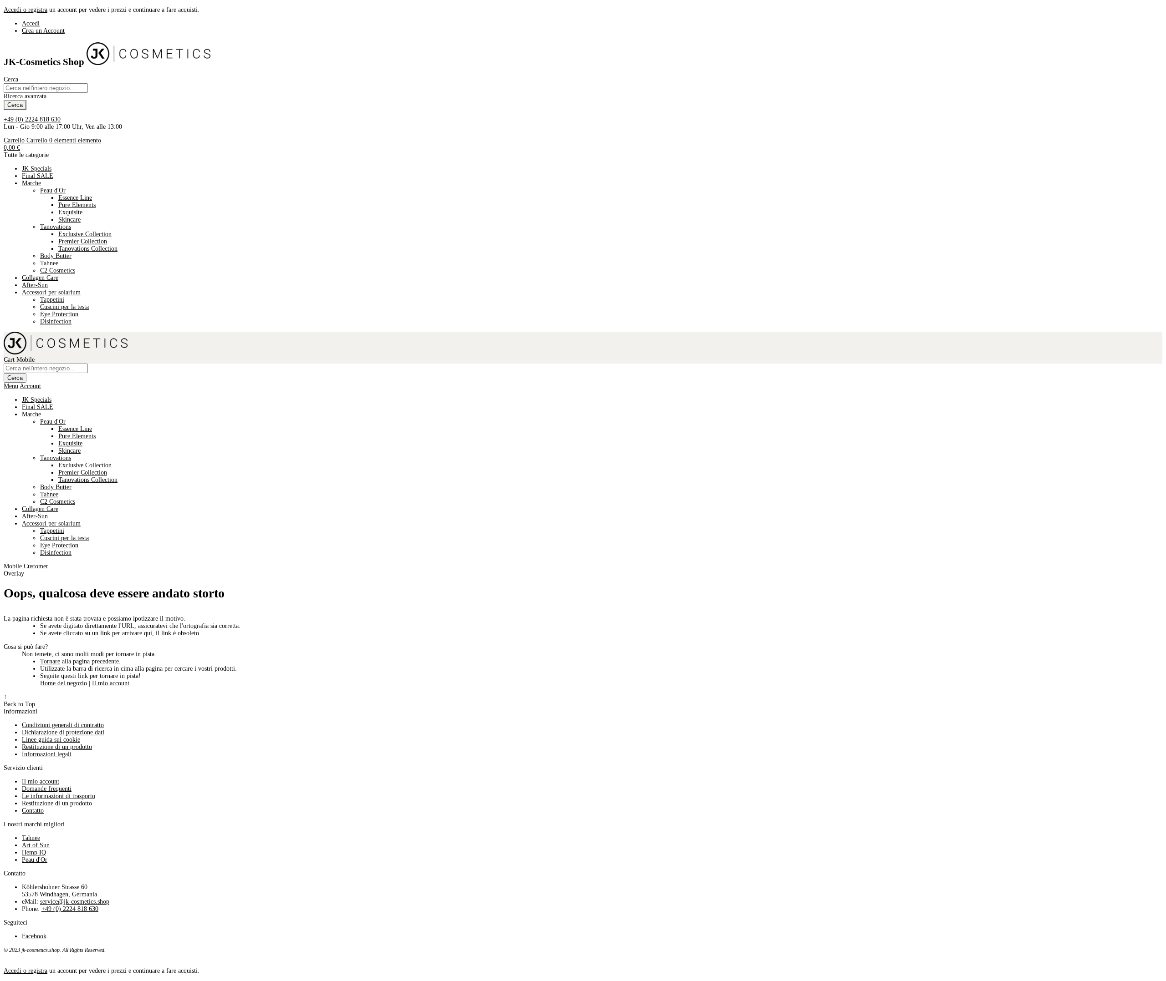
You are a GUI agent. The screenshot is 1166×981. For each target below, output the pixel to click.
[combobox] (46, 88)
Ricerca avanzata (25, 96)
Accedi (31, 23)
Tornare (50, 661)
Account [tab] (30, 386)
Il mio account (110, 683)
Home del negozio (63, 683)
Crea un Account (43, 30)
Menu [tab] (11, 386)
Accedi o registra (25, 9)
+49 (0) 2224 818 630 (32, 119)
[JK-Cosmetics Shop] (148, 61)
